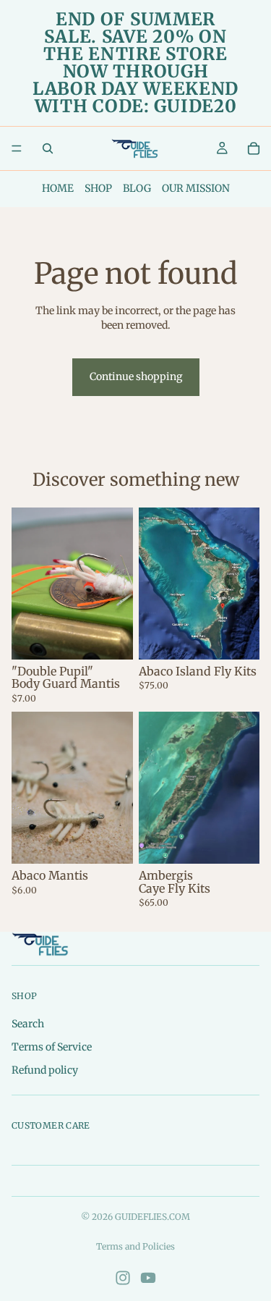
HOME (58, 188)
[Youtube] (148, 1278)
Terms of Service (52, 1046)
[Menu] (16, 148)
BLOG (137, 188)
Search (28, 1024)
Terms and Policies (135, 1246)
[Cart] (254, 148)
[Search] (48, 148)
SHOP (98, 188)
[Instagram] (123, 1278)
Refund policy (45, 1070)
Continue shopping (136, 376)
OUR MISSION (196, 188)
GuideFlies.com (152, 1216)
